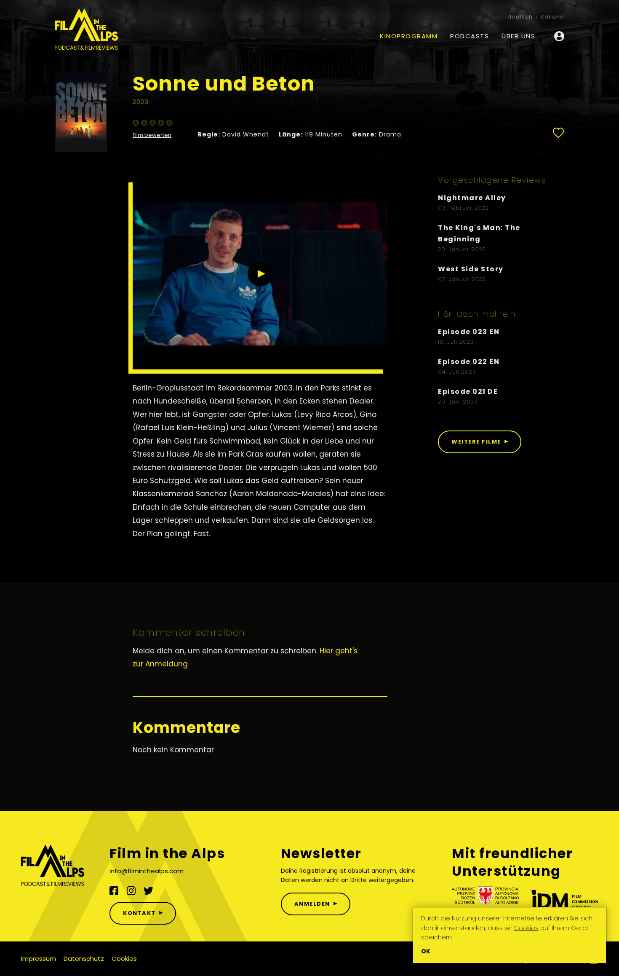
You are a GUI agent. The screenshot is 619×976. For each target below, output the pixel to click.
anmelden (312, 904)
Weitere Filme (476, 442)
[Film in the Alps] (86, 29)
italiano (552, 17)
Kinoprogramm (409, 36)
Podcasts (469, 36)
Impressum (38, 958)
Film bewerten (152, 135)
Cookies (124, 958)
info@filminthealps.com (146, 870)
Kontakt (139, 913)
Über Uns (518, 36)
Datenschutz (84, 958)
